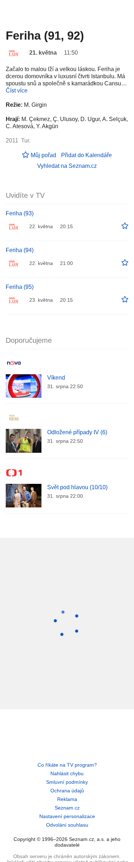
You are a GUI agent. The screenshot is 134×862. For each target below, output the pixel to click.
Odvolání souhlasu (67, 825)
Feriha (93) (20, 213)
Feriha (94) (20, 250)
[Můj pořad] (124, 226)
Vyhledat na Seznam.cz (67, 166)
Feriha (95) (20, 287)
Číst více (17, 90)
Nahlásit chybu (67, 773)
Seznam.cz (67, 808)
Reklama (67, 799)
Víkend (56, 378)
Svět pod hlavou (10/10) (77, 487)
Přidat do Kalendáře (86, 155)
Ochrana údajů (67, 790)
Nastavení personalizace (67, 816)
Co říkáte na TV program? (67, 765)
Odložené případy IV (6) (77, 432)
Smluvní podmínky (67, 782)
